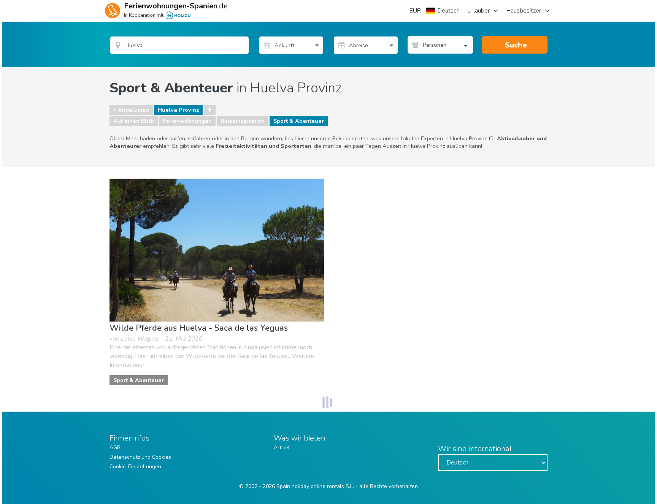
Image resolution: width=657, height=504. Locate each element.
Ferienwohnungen (187, 121)
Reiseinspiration (243, 121)
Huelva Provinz (178, 110)
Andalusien (133, 110)
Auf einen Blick (133, 121)
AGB (115, 447)
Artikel (282, 447)
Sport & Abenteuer (298, 121)
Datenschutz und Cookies (140, 457)
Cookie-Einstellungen (135, 466)
